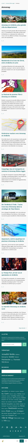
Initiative (10, 401)
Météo (17, 404)
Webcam (8, 420)
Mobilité (11, 357)
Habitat (23, 399)
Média (15, 404)
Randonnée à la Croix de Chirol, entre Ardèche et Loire (13, 62)
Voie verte (17, 418)
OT (24, 404)
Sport (15, 413)
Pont (3, 408)
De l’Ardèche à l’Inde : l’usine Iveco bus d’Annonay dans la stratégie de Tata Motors (12, 206)
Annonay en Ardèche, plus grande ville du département (14, 26)
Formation (4, 399)
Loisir (20, 401)
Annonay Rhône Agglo (10, 3)
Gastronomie (16, 399)
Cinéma (19, 394)
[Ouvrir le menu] (17, 441)
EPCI (14, 398)
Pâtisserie (6, 408)
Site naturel (4, 413)
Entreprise (5, 357)
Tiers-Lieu (23, 413)
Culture (17, 354)
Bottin (12, 354)
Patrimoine (6, 359)
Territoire (19, 413)
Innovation (15, 401)
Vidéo (16, 415)
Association (17, 391)
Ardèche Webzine (6, 436)
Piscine (22, 406)
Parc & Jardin (9, 406)
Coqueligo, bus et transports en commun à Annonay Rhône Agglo (13, 170)
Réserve (12, 411)
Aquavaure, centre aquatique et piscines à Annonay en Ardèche (13, 240)
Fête (7, 399)
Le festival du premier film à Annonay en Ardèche (12, 95)
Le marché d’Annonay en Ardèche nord (14, 308)
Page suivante (22, 328)
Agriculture (5, 391)
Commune (8, 395)
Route (8, 411)
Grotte (20, 399)
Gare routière (11, 399)
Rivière (4, 411)
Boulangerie (22, 391)
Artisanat (13, 391)
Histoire (3, 401)
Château (15, 393)
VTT (2, 420)
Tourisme (16, 359)
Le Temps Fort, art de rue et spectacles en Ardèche (12, 274)
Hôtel (6, 401)
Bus (3, 394)
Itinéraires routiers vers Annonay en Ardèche (14, 134)
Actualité (5, 354)
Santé (15, 411)
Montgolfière (10, 404)
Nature (17, 357)
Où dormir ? (4, 406)
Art (9, 391)
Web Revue (5, 362)
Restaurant (20, 408)
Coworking (13, 396)
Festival (23, 398)
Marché (4, 404)
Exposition (18, 397)
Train (6, 415)
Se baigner (20, 411)
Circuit (23, 394)
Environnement (9, 397)
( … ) (3, 40)
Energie (22, 395)
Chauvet (11, 394)
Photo (12, 359)
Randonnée (12, 408)
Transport (11, 415)
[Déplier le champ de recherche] (22, 440)
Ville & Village (8, 418)
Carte (6, 393)
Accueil (3, 3)
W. (24, 436)
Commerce (4, 396)
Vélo (5, 421)
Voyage (22, 418)
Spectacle (10, 413)
